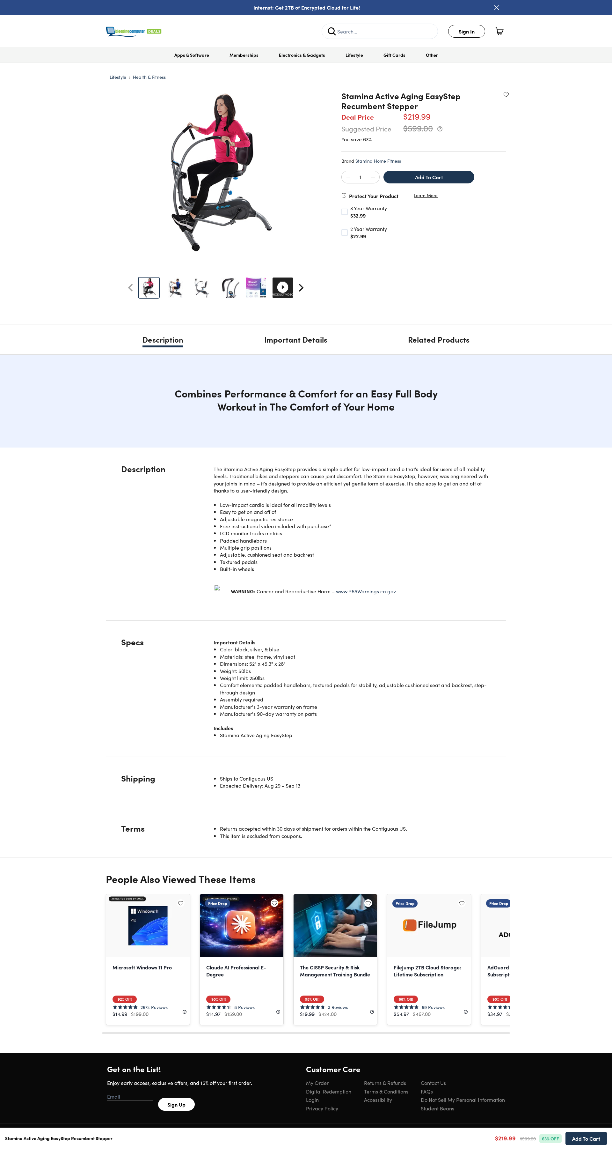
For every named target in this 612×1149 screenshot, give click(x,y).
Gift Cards (394, 55)
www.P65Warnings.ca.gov (366, 591)
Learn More (426, 195)
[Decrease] (348, 177)
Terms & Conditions (386, 1091)
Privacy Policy (322, 1108)
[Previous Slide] (130, 287)
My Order (317, 1082)
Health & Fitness (149, 77)
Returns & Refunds (385, 1082)
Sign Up (176, 1104)
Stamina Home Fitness (378, 161)
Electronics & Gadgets (302, 55)
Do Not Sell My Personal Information (463, 1099)
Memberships (244, 55)
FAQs (427, 1091)
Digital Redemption (328, 1091)
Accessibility (378, 1099)
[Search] (331, 31)
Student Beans (437, 1108)
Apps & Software (191, 55)
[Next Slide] (301, 287)
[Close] (496, 7)
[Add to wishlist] (506, 94)
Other (432, 55)
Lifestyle (354, 55)
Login (312, 1099)
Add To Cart (429, 177)
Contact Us (433, 1082)
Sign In (467, 31)
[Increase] (373, 177)
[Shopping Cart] (499, 31)
